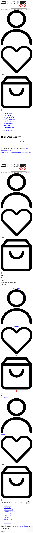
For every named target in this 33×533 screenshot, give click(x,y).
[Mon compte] (16, 45)
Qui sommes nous (15, 152)
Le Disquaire (8, 113)
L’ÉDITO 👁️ (7, 115)
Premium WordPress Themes (20, 526)
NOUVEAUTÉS (9, 117)
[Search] (28, 9)
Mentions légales (26, 152)
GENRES (7, 125)
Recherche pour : (5, 9)
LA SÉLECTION (9, 121)
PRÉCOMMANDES (10, 119)
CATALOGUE (8, 123)
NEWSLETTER (9, 127)
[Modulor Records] (13, 7)
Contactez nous (5, 152)
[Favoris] (16, 60)
